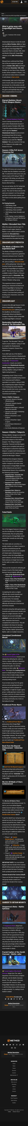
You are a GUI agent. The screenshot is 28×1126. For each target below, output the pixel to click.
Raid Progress (14, 1098)
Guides (14, 1102)
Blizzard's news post (8, 309)
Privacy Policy (16, 1111)
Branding (14, 1084)
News (3, 13)
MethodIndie (13, 1075)
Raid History (14, 1100)
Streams (14, 1070)
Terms (9, 1111)
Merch (14, 1086)
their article (15, 77)
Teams (14, 1068)
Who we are (14, 1082)
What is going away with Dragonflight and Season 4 (14, 15)
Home (14, 1063)
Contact (14, 1091)
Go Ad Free (15, 1)
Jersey (14, 1089)
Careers (14, 1073)
